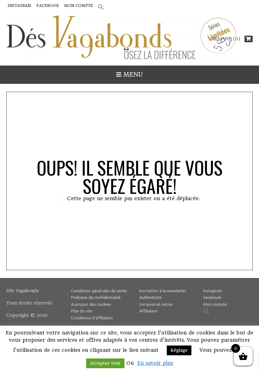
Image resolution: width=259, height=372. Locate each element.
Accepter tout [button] (105, 363)
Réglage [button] (179, 350)
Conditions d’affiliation (92, 318)
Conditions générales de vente (99, 290)
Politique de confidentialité (96, 297)
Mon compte (78, 5)
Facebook (47, 5)
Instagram (19, 5)
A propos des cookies (91, 304)
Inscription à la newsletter (162, 290)
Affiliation (148, 311)
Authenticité (150, 297)
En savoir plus (155, 363)
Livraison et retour (156, 304)
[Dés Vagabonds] (129, 40)
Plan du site (81, 311)
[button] (101, 7)
